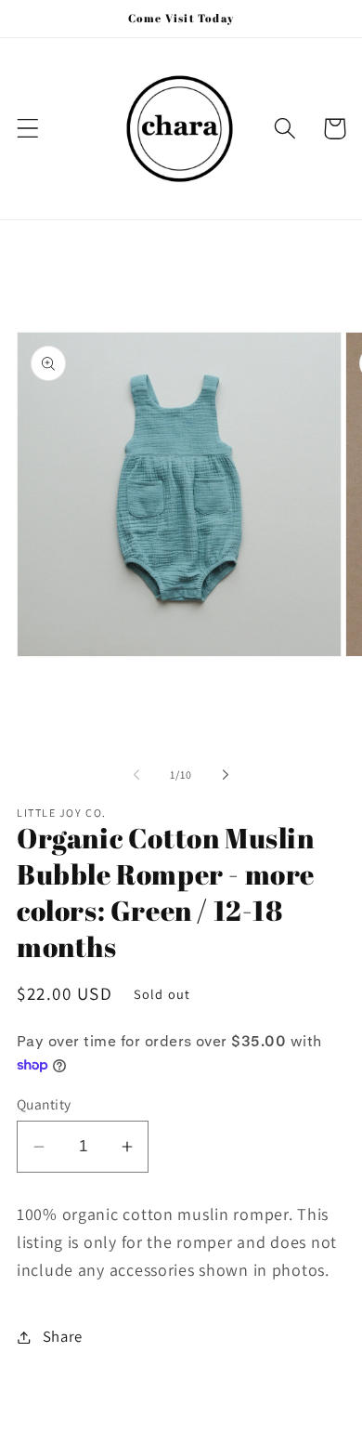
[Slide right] (225, 775)
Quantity (44, 1104)
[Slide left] (136, 775)
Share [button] (63, 1336)
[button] (28, 128)
